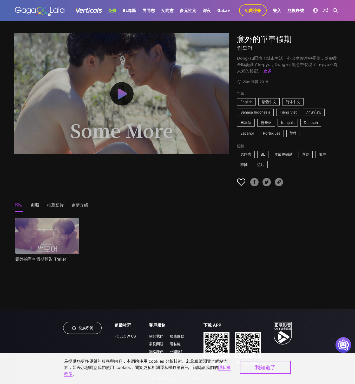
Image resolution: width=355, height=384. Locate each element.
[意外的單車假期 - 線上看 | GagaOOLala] (39, 10)
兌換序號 (295, 10)
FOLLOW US (125, 336)
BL (263, 154)
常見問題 (156, 344)
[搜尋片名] (335, 10)
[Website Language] (315, 10)
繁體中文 (269, 102)
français (287, 122)
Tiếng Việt (288, 112)
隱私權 (175, 344)
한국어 (266, 122)
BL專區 (129, 10)
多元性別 (188, 10)
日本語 (245, 122)
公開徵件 (177, 351)
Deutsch (311, 122)
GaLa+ (223, 10)
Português (271, 133)
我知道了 (265, 367)
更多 (267, 70)
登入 (277, 10)
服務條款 (177, 336)
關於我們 (156, 336)
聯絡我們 (156, 351)
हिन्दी (293, 133)
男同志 (148, 10)
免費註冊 (253, 10)
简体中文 (293, 102)
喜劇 (305, 154)
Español (247, 133)
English (246, 102)
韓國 (244, 164)
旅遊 (322, 154)
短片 (260, 164)
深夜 (207, 10)
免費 (112, 10)
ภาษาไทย (313, 112)
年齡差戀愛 (283, 154)
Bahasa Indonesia (255, 112)
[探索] (325, 10)
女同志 (167, 10)
